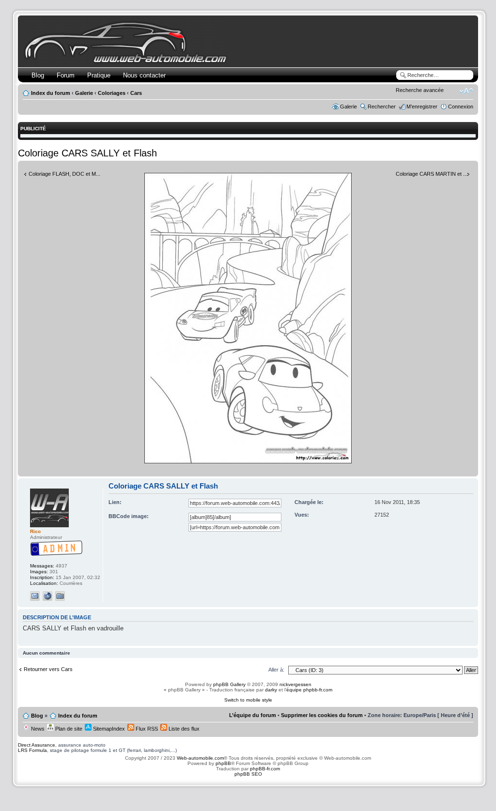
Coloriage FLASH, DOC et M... (64, 174)
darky (271, 689)
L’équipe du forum (252, 715)
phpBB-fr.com (265, 768)
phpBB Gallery (229, 684)
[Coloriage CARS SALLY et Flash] (248, 461)
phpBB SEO (248, 774)
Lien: (115, 502)
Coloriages (111, 93)
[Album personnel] (60, 596)
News (37, 729)
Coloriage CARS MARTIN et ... (431, 174)
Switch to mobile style (248, 700)
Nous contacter (144, 75)
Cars (136, 93)
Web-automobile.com (199, 758)
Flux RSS (146, 729)
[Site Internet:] (47, 596)
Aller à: (276, 670)
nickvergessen (295, 684)
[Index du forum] (127, 61)
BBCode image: (128, 516)
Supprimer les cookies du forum (322, 715)
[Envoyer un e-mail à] (35, 596)
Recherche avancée (420, 90)
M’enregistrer (421, 106)
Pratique (98, 75)
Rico (35, 531)
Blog (37, 75)
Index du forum (50, 93)
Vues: (301, 515)
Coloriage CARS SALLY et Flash (87, 153)
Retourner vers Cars (48, 669)
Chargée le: (309, 502)
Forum (66, 75)
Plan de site (68, 729)
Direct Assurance (36, 745)
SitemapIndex (108, 729)
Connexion (460, 106)
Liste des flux (183, 729)
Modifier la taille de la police (466, 91)
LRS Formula (32, 750)
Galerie (84, 93)
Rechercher (382, 106)
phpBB (223, 763)
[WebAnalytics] (248, 793)
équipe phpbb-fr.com (309, 689)
